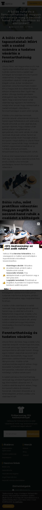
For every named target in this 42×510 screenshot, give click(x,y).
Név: (6, 289)
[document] (21, 255)
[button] (38, 224)
